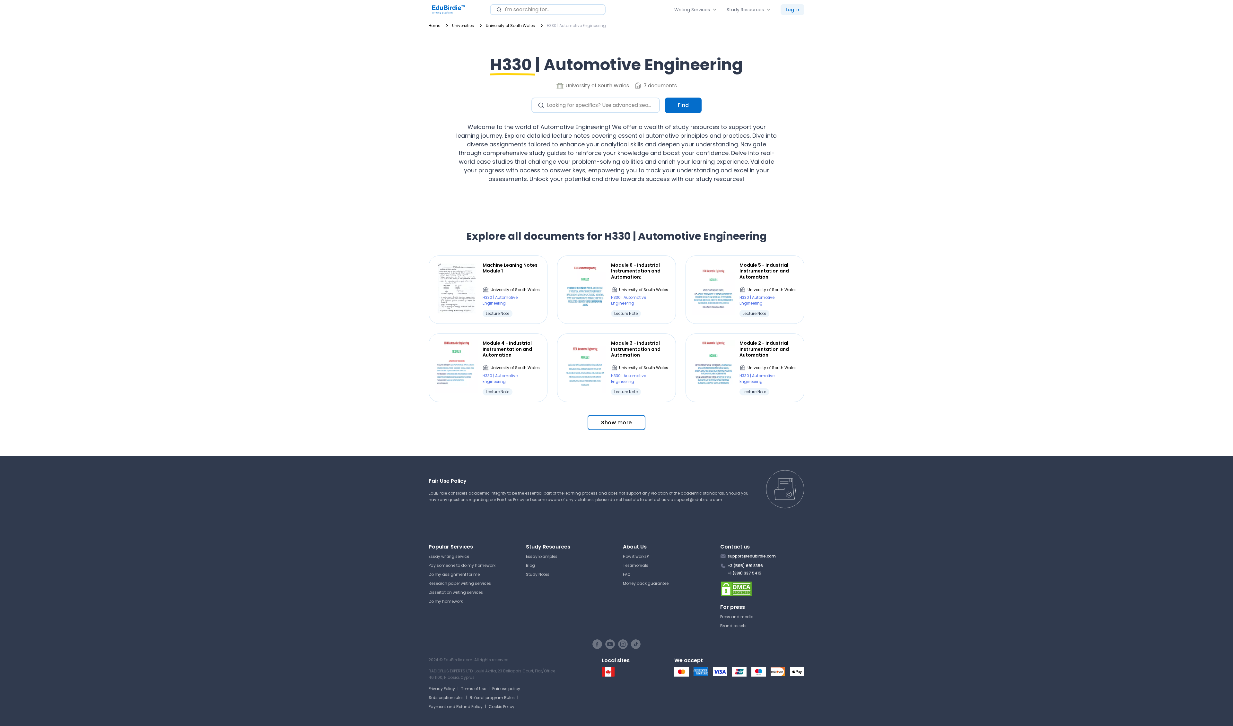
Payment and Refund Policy (456, 706)
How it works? (636, 556)
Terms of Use (473, 688)
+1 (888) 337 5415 (744, 573)
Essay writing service (449, 556)
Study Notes (537, 574)
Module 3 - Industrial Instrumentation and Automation (635, 349)
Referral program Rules (492, 697)
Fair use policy (506, 688)
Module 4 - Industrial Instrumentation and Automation (507, 349)
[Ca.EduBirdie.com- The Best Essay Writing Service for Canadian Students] (608, 675)
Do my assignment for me (454, 574)
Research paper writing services (460, 583)
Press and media (737, 616)
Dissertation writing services (456, 592)
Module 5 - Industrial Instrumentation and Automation (764, 271)
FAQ (626, 574)
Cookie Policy (501, 706)
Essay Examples (541, 556)
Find (683, 105)
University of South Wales (515, 289)
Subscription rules (446, 697)
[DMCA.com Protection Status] (762, 589)
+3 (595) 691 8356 (745, 565)
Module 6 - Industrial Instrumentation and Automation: (635, 271)
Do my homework (446, 601)
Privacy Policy (442, 688)
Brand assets (733, 625)
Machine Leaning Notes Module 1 (510, 268)
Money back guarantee (646, 583)
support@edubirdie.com (698, 499)
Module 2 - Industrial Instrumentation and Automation (764, 349)
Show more (616, 422)
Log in (792, 9)
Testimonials (635, 565)
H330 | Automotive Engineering (500, 300)
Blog (530, 565)
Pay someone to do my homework (462, 565)
